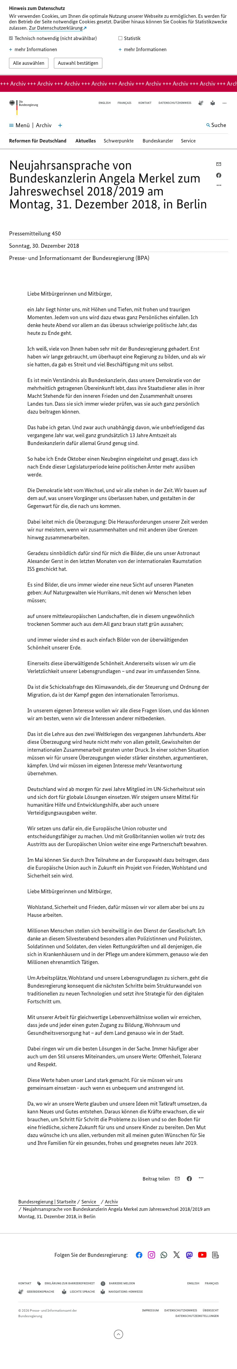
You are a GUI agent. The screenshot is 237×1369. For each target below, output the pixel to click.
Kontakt (145, 103)
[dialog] (118, 37)
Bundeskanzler (158, 141)
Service (190, 141)
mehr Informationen (36, 49)
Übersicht (211, 1310)
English (105, 103)
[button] (225, 103)
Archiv (111, 1202)
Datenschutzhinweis (175, 103)
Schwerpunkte (119, 141)
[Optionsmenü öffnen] (219, 186)
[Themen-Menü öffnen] (60, 125)
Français (124, 103)
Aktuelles (85, 141)
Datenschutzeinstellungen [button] (197, 1316)
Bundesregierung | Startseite (47, 1202)
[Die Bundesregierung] (23, 107)
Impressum (150, 1310)
